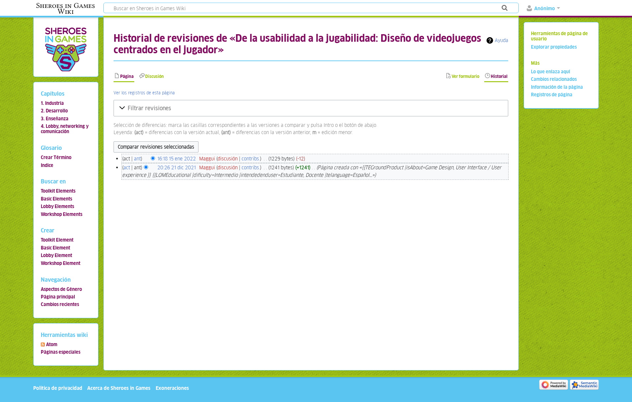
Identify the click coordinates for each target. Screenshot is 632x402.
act (126, 167)
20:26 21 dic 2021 (176, 167)
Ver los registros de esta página (144, 93)
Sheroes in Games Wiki (65, 8)
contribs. (251, 158)
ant (137, 158)
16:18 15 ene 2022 (176, 158)
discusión (228, 158)
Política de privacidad (57, 388)
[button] (311, 108)
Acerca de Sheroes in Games (118, 388)
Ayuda (501, 40)
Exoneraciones (172, 388)
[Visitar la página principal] (65, 49)
